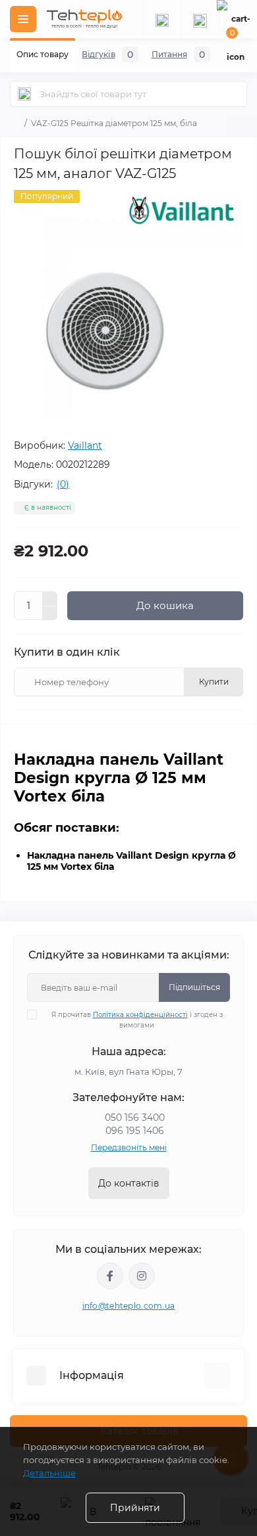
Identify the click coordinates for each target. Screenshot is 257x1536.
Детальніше (49, 1473)
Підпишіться (194, 987)
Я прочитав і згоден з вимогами (137, 1019)
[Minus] (50, 613)
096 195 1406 (134, 1131)
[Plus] (50, 598)
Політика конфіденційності (140, 1014)
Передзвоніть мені (129, 1147)
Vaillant (85, 445)
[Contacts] (200, 19)
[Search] (24, 94)
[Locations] (161, 19)
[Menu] (23, 19)
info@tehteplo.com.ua (128, 1306)
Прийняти (135, 1508)
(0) (63, 484)
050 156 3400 (135, 1117)
